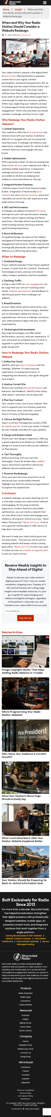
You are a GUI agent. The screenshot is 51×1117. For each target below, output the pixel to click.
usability (41, 461)
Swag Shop (25, 1056)
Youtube (25, 1074)
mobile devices (14, 165)
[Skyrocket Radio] (12, 2)
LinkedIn (25, 1078)
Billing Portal (25, 1023)
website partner (13, 426)
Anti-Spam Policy (25, 1096)
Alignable (25, 1082)
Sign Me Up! (25, 618)
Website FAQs (25, 1045)
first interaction (35, 132)
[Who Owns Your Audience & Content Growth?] (25, 735)
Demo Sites (25, 1026)
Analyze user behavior (20, 291)
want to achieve (28, 365)
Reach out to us (31, 522)
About (25, 1041)
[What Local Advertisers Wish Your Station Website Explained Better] (25, 820)
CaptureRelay (25, 1004)
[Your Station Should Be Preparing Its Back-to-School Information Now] (25, 862)
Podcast (25, 1015)
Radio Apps (25, 997)
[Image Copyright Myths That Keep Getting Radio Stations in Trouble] (25, 651)
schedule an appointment (35, 550)
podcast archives (28, 195)
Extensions (25, 1000)
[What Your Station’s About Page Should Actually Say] (25, 778)
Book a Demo (25, 1030)
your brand (10, 75)
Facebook (25, 1067)
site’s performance (32, 387)
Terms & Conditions (25, 1090)
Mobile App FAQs (25, 1049)
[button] (44, 3)
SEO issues (40, 210)
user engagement (34, 284)
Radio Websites (25, 993)
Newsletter (25, 1099)
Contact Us (25, 1052)
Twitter (25, 1071)
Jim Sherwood (24, 35)
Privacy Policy (25, 1093)
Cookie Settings (30, 1105)
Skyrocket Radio (32, 1109)
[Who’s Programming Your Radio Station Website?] (25, 693)
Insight (25, 1019)
